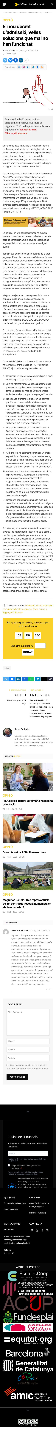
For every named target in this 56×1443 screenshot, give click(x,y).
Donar (28, 652)
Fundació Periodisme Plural (15, 1203)
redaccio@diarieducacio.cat (15, 1239)
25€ (28, 635)
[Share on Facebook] (15, 60)
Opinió (8, 20)
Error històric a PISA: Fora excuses (24, 852)
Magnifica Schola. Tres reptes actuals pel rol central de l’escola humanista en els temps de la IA (27, 903)
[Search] (51, 4)
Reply (49, 989)
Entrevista (40, 695)
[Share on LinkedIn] (21, 60)
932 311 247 (9, 1253)
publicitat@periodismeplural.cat (17, 1243)
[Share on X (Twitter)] (5, 60)
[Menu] (4, 4)
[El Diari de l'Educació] (29, 4)
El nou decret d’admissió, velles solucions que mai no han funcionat (25, 35)
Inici (4, 12)
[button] (28, 1112)
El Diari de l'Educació (37, 1213)
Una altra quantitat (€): (22, 645)
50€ (37, 635)
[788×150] (28, 225)
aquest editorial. (28, 129)
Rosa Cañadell (9, 50)
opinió (6, 668)
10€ (18, 635)
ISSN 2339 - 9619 (11, 1209)
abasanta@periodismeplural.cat (17, 1236)
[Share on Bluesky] (10, 60)
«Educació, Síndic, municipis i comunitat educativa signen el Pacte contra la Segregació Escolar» (28, 609)
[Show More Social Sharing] (26, 60)
